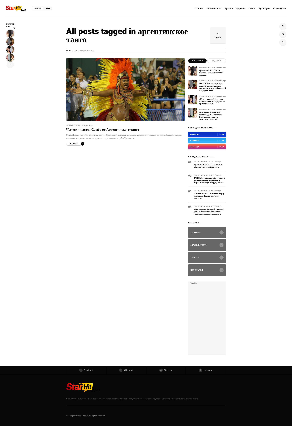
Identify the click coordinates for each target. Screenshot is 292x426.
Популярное (197, 61)
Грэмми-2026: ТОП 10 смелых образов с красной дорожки (211, 73)
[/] (207, 134)
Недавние (216, 61)
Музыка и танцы (74, 125)
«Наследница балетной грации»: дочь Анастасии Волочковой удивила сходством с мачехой (210, 116)
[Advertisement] (207, 319)
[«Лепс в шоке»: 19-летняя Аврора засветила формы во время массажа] (192, 99)
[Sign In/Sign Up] (282, 26)
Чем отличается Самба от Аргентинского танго (102, 129)
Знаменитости (206, 67)
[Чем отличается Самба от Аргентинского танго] (125, 89)
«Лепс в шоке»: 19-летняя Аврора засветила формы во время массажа (212, 101)
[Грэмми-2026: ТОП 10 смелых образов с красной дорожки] (192, 71)
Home (68, 51)
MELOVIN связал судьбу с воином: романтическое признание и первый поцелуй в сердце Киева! (212, 87)
